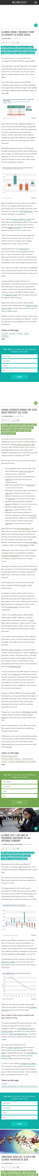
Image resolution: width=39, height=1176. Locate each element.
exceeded (33, 569)
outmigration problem (28, 1063)
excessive (10, 1047)
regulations (18, 1047)
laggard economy (14, 227)
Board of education (9, 756)
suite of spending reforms (18, 1034)
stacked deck (23, 249)
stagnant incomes (11, 295)
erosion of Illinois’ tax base (22, 219)
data (20, 867)
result (23, 585)
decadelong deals (14, 666)
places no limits (14, 650)
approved (8, 479)
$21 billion (33, 542)
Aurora (4, 333)
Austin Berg (7, 38)
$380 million (26, 712)
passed (7, 504)
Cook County (27, 759)
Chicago (12, 333)
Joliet (26, 333)
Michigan (5, 336)
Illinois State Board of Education (22, 761)
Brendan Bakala (8, 416)
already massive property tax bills (22, 444)
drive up (16, 674)
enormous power (13, 607)
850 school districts (24, 529)
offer (34, 693)
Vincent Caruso (8, 1163)
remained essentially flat (10, 556)
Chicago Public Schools (11, 759)
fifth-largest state (26, 211)
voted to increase (25, 471)
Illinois (20, 333)
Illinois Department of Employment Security (19, 1086)
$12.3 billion (24, 545)
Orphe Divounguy (8, 844)
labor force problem (8, 962)
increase (33, 515)
